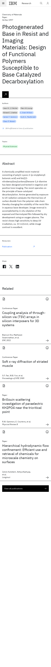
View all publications (13, 488)
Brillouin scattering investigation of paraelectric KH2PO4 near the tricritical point (22, 405)
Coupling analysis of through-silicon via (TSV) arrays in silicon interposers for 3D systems (24, 319)
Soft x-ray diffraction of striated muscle (25, 363)
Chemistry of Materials (12, 14)
